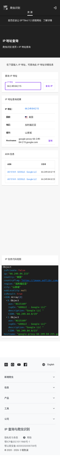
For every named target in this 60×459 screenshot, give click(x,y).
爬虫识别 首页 (10, 47)
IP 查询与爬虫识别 (17, 429)
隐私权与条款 (11, 437)
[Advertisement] (30, 222)
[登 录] (55, 8)
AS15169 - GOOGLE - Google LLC (22, 172)
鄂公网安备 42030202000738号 (20, 446)
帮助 (29, 437)
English (50, 364)
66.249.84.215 (32, 108)
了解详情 (47, 20)
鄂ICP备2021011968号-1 (17, 441)
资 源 (30, 12)
